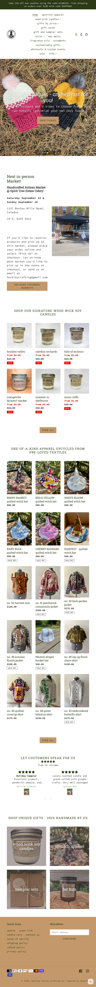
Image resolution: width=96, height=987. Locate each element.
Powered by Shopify (78, 981)
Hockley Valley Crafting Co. (48, 981)
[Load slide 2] (45, 153)
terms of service (18, 938)
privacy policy (16, 951)
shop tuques (48, 120)
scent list (26, 930)
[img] (48, 761)
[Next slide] (52, 152)
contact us (33, 934)
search (11, 930)
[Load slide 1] (43, 153)
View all (48, 430)
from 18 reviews (48, 765)
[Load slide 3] (47, 153)
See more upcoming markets (27, 286)
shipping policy (17, 943)
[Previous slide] (38, 152)
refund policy (16, 947)
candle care (14, 934)
